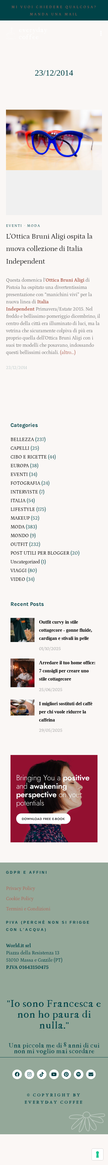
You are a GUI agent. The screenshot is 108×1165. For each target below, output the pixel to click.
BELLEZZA (22, 439)
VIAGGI (18, 570)
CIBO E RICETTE (28, 457)
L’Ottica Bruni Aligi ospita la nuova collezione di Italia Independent (49, 249)
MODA (33, 226)
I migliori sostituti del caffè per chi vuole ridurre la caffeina (65, 711)
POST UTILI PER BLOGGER (39, 553)
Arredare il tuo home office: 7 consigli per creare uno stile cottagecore (67, 670)
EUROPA (19, 465)
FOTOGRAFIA (25, 483)
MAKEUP (20, 518)
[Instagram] (29, 1074)
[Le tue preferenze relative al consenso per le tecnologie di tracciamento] (97, 1154)
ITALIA (18, 500)
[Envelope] (91, 1074)
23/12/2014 (16, 367)
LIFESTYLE (22, 509)
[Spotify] (78, 1074)
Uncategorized (25, 562)
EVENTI (14, 226)
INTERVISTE (24, 492)
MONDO (19, 535)
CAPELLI (19, 448)
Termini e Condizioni (28, 909)
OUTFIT (19, 544)
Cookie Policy (20, 898)
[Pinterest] (66, 1074)
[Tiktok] (41, 1074)
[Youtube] (54, 1074)
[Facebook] (17, 1074)
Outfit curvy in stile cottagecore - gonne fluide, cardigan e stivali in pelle (65, 630)
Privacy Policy (20, 888)
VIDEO (17, 579)
